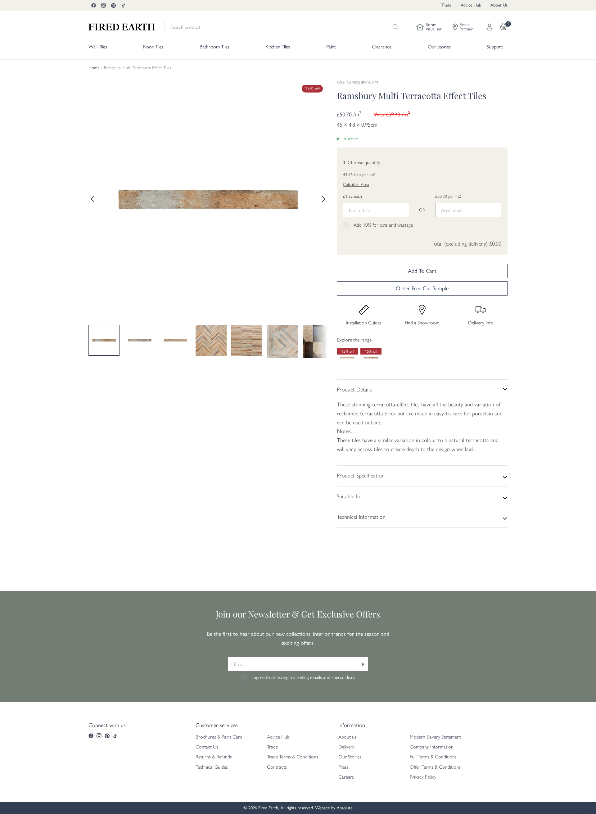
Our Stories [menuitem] (439, 47)
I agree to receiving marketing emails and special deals (303, 677)
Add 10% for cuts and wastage (383, 225)
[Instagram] (103, 5)
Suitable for (350, 496)
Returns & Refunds (214, 757)
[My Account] (489, 27)
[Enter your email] (361, 664)
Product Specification (361, 475)
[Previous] (93, 199)
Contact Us (207, 747)
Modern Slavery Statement (435, 737)
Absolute (344, 808)
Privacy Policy (423, 777)
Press (343, 767)
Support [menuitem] (495, 47)
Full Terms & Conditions (433, 757)
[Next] (322, 199)
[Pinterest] (113, 5)
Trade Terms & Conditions (292, 757)
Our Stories (349, 757)
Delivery (346, 747)
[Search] (395, 27)
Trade (446, 5)
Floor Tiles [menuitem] (153, 47)
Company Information (432, 747)
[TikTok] (123, 5)
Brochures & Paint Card (219, 737)
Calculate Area (356, 184)
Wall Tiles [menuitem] (97, 47)
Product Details (354, 389)
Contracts (277, 767)
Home (94, 68)
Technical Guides (212, 767)
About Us (499, 5)
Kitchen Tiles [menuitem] (277, 47)
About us (347, 737)
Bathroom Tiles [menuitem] (214, 47)
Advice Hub (471, 5)
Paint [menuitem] (331, 47)
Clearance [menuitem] (381, 47)
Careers (346, 777)
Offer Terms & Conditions (435, 767)
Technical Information (361, 516)
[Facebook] (93, 5)
